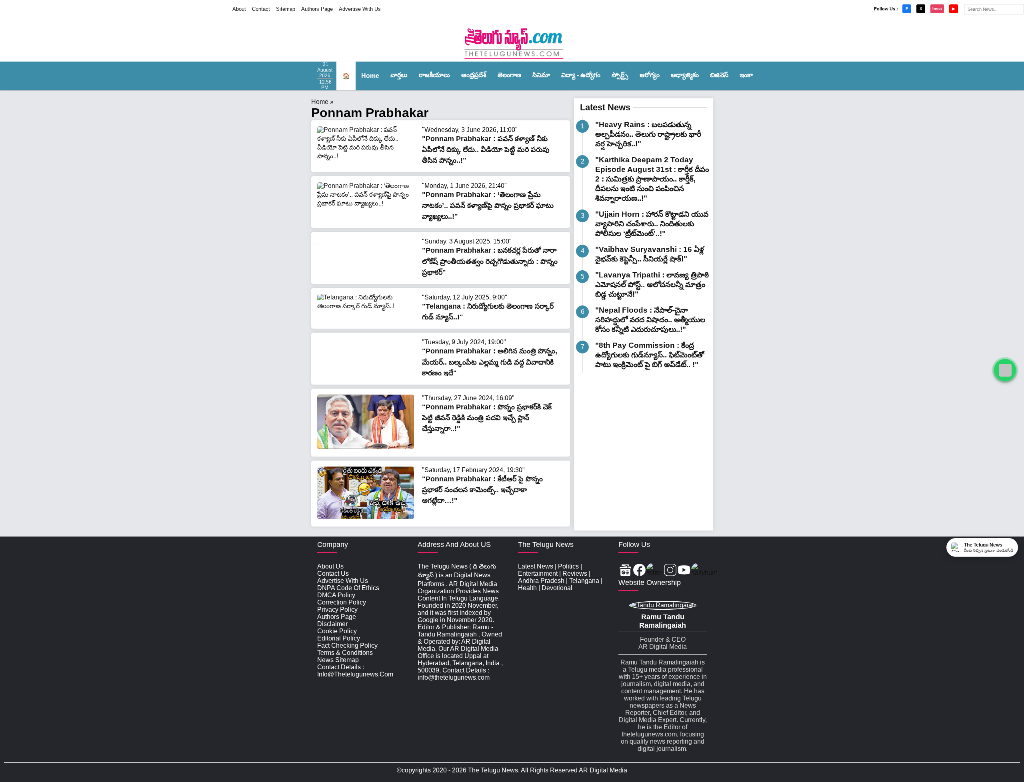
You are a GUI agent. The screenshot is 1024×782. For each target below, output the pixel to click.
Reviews (574, 573)
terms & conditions (345, 652)
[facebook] (639, 571)
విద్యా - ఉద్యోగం (580, 75)
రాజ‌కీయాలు (434, 75)
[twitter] (654, 571)
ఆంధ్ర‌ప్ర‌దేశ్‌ (473, 75)
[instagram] (670, 571)
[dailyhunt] (704, 571)
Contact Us (333, 573)
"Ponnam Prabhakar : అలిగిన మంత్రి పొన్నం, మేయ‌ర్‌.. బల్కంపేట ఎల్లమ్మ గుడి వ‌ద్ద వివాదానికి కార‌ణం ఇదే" (489, 362)
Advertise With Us (360, 9)
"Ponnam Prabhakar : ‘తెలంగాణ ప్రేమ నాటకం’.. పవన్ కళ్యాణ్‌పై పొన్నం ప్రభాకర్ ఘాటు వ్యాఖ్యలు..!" (488, 205)
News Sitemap (338, 659)
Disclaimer (332, 623)
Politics (568, 566)
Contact (261, 9)
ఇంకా (746, 75)
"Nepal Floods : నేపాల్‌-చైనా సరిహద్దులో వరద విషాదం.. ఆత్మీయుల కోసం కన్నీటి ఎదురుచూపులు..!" (650, 319)
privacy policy (337, 609)
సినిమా (541, 75)
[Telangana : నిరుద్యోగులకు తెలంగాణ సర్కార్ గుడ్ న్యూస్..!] (365, 306)
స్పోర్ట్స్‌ (620, 75)
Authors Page (317, 9)
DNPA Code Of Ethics (348, 588)
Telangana (584, 580)
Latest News (605, 107)
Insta (937, 8)
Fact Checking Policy (347, 645)
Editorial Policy (338, 638)
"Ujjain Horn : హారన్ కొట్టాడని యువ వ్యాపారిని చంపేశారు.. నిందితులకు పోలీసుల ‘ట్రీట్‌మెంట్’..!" (651, 223)
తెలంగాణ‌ (509, 75)
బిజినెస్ (719, 75)
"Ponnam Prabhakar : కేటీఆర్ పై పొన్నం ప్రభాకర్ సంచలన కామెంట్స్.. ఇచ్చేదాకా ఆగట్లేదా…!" (482, 490)
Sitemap (285, 9)
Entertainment (538, 573)
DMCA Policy (336, 595)
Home (370, 75)
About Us (330, 566)
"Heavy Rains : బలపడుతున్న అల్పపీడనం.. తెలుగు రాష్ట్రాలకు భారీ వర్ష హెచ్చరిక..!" (648, 134)
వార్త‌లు (399, 75)
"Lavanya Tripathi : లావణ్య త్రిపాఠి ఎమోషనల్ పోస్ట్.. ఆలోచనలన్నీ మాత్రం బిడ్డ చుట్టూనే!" (652, 284)
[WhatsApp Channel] (1005, 370)
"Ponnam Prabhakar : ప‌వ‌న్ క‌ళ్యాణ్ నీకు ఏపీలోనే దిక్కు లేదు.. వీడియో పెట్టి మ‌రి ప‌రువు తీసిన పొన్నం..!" (486, 149)
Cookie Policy (337, 631)
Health (527, 588)
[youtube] (684, 571)
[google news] (625, 571)
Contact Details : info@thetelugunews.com (355, 671)
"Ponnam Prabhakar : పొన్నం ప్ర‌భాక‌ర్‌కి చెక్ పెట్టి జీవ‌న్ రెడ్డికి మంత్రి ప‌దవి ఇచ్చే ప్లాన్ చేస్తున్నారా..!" (487, 418)
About (239, 9)
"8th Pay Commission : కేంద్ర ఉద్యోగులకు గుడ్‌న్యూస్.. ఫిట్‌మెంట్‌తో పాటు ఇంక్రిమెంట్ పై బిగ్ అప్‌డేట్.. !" (649, 355)
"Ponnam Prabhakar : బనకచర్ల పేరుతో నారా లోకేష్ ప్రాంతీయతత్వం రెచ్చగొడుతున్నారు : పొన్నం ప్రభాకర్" (490, 261)
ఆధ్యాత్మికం (685, 75)
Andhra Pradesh (541, 580)
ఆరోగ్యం (650, 75)
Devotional (557, 588)
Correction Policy (341, 602)
